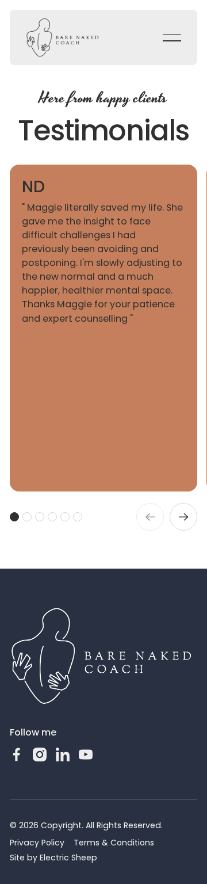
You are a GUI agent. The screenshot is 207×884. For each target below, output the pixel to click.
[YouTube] (85, 754)
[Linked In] (62, 754)
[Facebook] (16, 754)
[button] (172, 37)
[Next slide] (183, 517)
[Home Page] (62, 37)
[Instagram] (39, 754)
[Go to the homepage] (102, 656)
